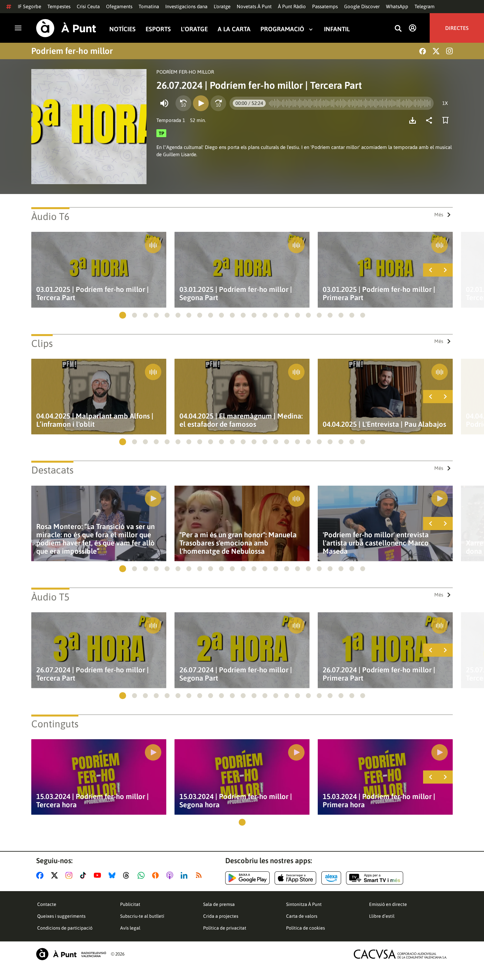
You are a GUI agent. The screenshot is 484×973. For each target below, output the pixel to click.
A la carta (234, 29)
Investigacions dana (186, 6)
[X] (436, 51)
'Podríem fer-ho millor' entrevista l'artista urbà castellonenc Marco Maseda (376, 543)
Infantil (337, 29)
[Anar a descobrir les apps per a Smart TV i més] (374, 878)
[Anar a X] (56, 875)
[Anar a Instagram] (70, 875)
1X (445, 103)
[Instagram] (449, 51)
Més (438, 214)
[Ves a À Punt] (66, 28)
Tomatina (149, 6)
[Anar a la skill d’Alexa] (331, 878)
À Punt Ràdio (292, 6)
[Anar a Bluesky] (113, 875)
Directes (457, 28)
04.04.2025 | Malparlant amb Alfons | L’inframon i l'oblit (94, 420)
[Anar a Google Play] (247, 878)
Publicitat (130, 904)
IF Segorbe (29, 6)
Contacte (46, 904)
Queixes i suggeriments (61, 916)
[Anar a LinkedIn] (185, 875)
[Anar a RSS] (200, 875)
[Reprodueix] (201, 103)
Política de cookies (305, 928)
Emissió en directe (388, 904)
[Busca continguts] (398, 28)
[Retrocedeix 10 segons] (183, 103)
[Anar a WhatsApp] (142, 875)
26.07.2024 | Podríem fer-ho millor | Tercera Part (92, 674)
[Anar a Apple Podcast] (171, 875)
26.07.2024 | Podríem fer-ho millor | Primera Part (379, 674)
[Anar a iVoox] (156, 875)
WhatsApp (397, 6)
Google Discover (362, 6)
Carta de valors (301, 916)
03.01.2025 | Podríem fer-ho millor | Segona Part (235, 293)
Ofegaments (119, 6)
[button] (122, 315)
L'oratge (222, 6)
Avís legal (130, 928)
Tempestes (58, 6)
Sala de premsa (219, 904)
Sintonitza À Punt (304, 904)
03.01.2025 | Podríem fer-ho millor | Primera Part (379, 293)
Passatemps (325, 6)
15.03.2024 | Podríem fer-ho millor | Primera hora (379, 800)
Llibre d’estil (381, 916)
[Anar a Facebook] (41, 875)
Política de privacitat (224, 928)
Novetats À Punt (254, 6)
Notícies (122, 29)
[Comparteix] (430, 120)
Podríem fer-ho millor (72, 51)
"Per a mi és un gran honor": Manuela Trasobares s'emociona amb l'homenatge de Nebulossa (238, 543)
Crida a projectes (220, 916)
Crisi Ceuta (88, 6)
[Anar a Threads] (128, 875)
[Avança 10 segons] (218, 103)
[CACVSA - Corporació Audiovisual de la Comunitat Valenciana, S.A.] (400, 954)
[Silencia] (164, 103)
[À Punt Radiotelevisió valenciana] (71, 954)
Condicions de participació (65, 928)
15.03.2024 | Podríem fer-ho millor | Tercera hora (92, 800)
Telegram (425, 6)
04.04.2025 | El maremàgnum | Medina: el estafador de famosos (241, 420)
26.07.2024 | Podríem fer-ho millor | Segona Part (235, 674)
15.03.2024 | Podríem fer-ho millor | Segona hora (235, 800)
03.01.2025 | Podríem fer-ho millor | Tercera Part (92, 293)
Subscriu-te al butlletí (142, 916)
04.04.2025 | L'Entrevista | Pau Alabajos (384, 424)
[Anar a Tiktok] (84, 875)
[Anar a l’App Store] (295, 878)
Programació (282, 29)
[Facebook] (422, 51)
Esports (158, 29)
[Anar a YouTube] (99, 875)
